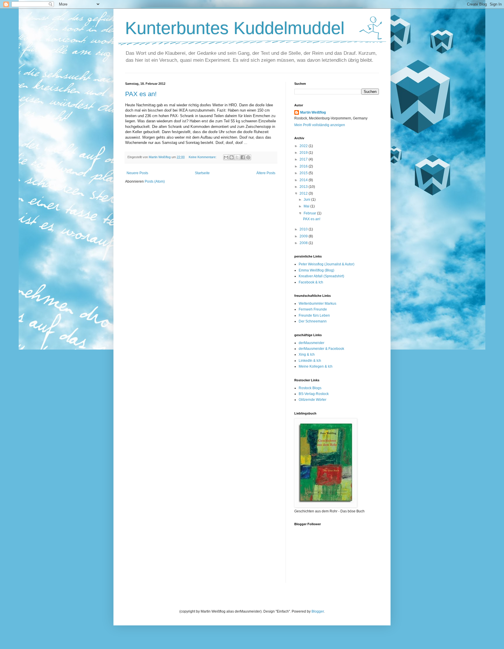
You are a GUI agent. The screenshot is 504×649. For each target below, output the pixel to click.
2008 (304, 243)
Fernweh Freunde (313, 309)
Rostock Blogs (310, 388)
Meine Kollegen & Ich (315, 366)
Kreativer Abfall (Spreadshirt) (321, 276)
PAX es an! (141, 94)
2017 (304, 159)
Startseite (202, 173)
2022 (304, 146)
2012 (304, 193)
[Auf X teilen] (237, 157)
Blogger (318, 611)
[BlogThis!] (232, 157)
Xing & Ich (307, 354)
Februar (310, 213)
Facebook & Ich (311, 282)
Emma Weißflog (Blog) (316, 270)
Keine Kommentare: (203, 157)
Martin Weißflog (313, 112)
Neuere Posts (137, 173)
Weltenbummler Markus (317, 303)
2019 (304, 153)
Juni (307, 199)
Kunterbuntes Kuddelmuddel (234, 28)
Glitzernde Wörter (312, 400)
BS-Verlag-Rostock (314, 394)
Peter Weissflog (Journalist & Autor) (326, 264)
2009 (304, 236)
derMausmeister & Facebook (321, 349)
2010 (304, 229)
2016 (304, 166)
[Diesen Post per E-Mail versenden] (226, 157)
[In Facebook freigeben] (243, 157)
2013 (304, 187)
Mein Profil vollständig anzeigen (319, 125)
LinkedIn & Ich (310, 361)
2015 (304, 173)
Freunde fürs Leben (314, 315)
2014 (304, 180)
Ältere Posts (265, 173)
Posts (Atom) (155, 181)
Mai (307, 206)
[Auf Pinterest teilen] (248, 157)
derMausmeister (311, 343)
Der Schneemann (313, 321)
